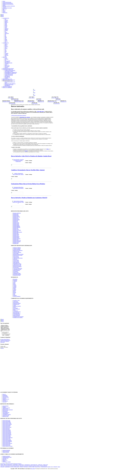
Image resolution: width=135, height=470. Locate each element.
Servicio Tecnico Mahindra (7, 440)
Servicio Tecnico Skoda (6, 435)
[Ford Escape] (58, 99)
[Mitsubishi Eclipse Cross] (52, 101)
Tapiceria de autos (16, 261)
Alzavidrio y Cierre (16, 300)
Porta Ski (4, 394)
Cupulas (14, 305)
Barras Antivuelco (16, 312)
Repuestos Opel (15, 243)
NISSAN (21, 466)
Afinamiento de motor (16, 273)
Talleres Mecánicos (16, 262)
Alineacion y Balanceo (17, 247)
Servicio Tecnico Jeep (6, 428)
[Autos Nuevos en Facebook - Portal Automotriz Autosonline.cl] (34, 90)
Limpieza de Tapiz (16, 251)
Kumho (14, 288)
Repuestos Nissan (16, 224)
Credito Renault (27, 464)
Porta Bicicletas (5, 396)
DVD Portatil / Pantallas (7, 461)
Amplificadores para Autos (7, 457)
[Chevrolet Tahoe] (12, 103)
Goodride (14, 286)
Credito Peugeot (21, 464)
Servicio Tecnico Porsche (7, 432)
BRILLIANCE (16, 466)
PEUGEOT (2, 466)
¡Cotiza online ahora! (40, 111)
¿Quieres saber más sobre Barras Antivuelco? (18, 115)
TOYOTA (12, 466)
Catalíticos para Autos (6, 407)
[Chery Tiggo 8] (11, 97)
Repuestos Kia (15, 221)
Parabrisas (4, 406)
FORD (33, 466)
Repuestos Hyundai (16, 219)
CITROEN (55, 466)
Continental (15, 281)
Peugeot (1, 464)
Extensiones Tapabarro (17, 306)
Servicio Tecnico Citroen (7, 422)
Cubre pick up (15, 301)
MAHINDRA (7, 466)
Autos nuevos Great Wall (24, 465)
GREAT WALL (37, 466)
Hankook (14, 287)
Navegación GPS (5, 458)
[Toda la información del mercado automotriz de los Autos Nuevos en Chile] (10, 463)
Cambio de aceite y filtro (17, 264)
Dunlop (14, 283)
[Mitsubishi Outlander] (6, 101)
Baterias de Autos (5, 416)
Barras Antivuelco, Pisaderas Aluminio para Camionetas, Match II (29, 197)
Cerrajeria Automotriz (16, 249)
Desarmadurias (5, 411)
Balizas (14, 309)
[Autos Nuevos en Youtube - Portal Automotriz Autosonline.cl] (34, 95)
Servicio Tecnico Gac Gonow (7, 446)
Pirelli (14, 294)
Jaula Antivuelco (16, 302)
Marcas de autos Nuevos (8, 464)
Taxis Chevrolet (8, 465)
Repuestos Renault (16, 225)
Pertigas (14, 307)
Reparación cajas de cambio (17, 255)
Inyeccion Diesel (16, 267)
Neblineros (4, 399)
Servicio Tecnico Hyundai (7, 427)
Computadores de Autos (17, 269)
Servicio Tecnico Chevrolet (7, 424)
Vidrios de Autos (5, 408)
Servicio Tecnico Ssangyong (7, 443)
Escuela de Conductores (17, 252)
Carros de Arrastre (6, 397)
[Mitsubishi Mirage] (30, 101)
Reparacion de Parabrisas (17, 266)
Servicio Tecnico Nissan (7, 430)
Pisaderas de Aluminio (17, 303)
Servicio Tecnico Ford (6, 426)
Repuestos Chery (16, 229)
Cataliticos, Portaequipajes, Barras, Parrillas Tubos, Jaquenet (28, 170)
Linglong (14, 289)
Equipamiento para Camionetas (18, 316)
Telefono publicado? (5, 332)
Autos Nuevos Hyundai (15, 465)
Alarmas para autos (6, 452)
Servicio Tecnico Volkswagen (7, 437)
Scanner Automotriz (16, 270)
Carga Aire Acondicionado (17, 268)
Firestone (14, 284)
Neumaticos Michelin (43, 465)
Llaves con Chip (16, 256)
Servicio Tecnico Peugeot (7, 431)
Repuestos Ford (15, 231)
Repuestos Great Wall (16, 238)
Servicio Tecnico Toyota (7, 439)
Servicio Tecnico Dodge (7, 425)
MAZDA (49, 466)
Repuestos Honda (16, 218)
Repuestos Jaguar (16, 235)
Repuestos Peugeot (16, 236)
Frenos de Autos (16, 272)
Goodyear (14, 285)
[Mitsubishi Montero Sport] (19, 101)
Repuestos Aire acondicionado (8, 409)
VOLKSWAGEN (44, 466)
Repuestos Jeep (15, 228)
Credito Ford (40, 464)
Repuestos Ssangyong (16, 241)
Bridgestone (15, 280)
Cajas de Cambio (16, 260)
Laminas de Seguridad (6, 450)
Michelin (14, 292)
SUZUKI (30, 466)
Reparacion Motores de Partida (18, 254)
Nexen (14, 293)
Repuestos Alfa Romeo (17, 213)
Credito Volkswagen (33, 464)
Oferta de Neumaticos (16, 296)
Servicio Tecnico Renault (7, 433)
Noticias (38, 465)
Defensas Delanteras (16, 315)
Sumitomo (15, 295)
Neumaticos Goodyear (32, 465)
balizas (47, 149)
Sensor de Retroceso (6, 451)
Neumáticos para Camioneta (17, 317)
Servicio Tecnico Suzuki (7, 436)
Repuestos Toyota (16, 222)
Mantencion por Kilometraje (17, 250)
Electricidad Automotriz (17, 274)
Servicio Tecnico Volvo (6, 438)
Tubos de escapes (16, 259)
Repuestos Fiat (15, 217)
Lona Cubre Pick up (16, 314)
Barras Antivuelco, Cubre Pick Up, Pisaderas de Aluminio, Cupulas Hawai (31, 156)
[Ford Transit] (38, 99)
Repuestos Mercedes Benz (17, 232)
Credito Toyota (45, 464)
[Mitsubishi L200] (41, 101)
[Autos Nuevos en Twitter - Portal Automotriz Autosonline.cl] (34, 92)
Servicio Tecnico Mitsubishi (7, 441)
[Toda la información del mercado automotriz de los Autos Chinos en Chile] (3, 463)
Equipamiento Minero (16, 313)
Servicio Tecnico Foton (6, 445)
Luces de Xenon (5, 400)
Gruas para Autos (16, 257)
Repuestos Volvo (16, 234)
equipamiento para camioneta (25, 117)
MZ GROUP (33, 468)
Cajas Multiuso (15, 310)
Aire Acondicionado (6, 412)
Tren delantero (15, 271)
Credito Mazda (15, 464)
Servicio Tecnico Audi (6, 420)
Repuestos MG (15, 220)
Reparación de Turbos (16, 275)
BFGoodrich (15, 279)
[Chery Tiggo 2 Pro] (55, 97)
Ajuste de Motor (16, 253)
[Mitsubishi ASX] (63, 101)
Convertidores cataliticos (7, 414)
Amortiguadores (5, 413)
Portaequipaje (5, 395)
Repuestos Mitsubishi (16, 227)
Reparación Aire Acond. (17, 265)
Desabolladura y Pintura (17, 263)
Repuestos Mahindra (16, 226)
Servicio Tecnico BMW (6, 421)
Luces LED (4, 401)
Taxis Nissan (2, 465)
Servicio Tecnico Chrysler (7, 423)
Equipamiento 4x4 (16, 304)
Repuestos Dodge (16, 215)
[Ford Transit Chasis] (14, 99)
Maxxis (14, 291)
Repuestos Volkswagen (17, 240)
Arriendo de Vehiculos (17, 248)
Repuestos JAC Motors (17, 230)
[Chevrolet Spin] (34, 103)
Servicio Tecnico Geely (6, 444)
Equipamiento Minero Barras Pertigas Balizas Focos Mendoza (28, 183)
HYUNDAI (26, 466)
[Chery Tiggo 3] (31, 97)
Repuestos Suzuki (16, 223)
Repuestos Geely (16, 242)
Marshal (14, 290)
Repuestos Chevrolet (16, 216)
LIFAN (59, 466)
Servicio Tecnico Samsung (7, 434)
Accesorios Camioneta (17, 311)
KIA (52, 466)
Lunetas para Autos (6, 415)
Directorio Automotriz (6, 456)
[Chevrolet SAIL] (56, 103)
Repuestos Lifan (16, 239)
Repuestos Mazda (16, 237)
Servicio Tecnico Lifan (6, 442)
